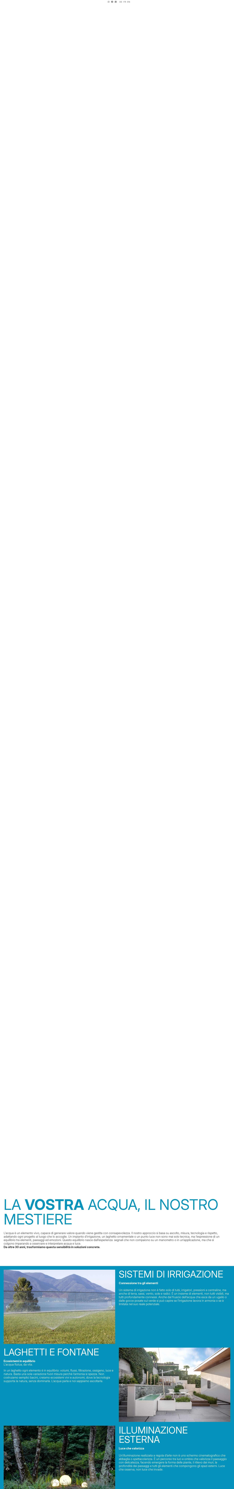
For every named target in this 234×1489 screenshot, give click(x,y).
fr (124, 2)
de (120, 2)
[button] (7, 1306)
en (128, 2)
